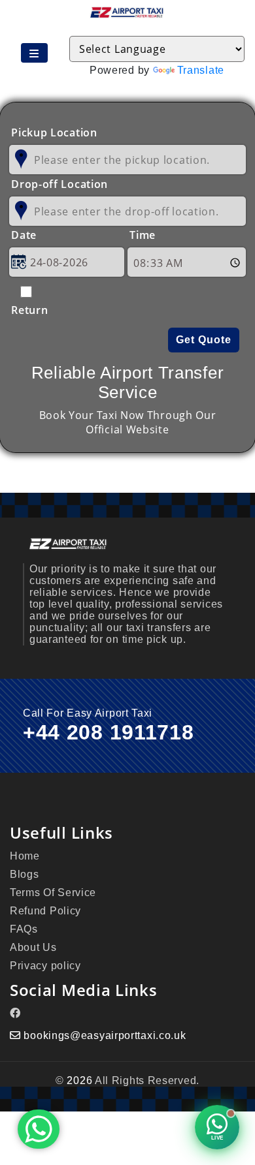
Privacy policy (45, 965)
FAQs (24, 929)
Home (25, 856)
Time (142, 235)
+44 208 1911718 (108, 732)
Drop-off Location (59, 184)
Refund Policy (45, 910)
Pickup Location (54, 132)
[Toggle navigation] (34, 53)
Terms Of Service (53, 892)
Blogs (24, 874)
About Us (33, 947)
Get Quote (203, 339)
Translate (200, 70)
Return (27, 310)
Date (24, 235)
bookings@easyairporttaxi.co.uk (105, 1035)
